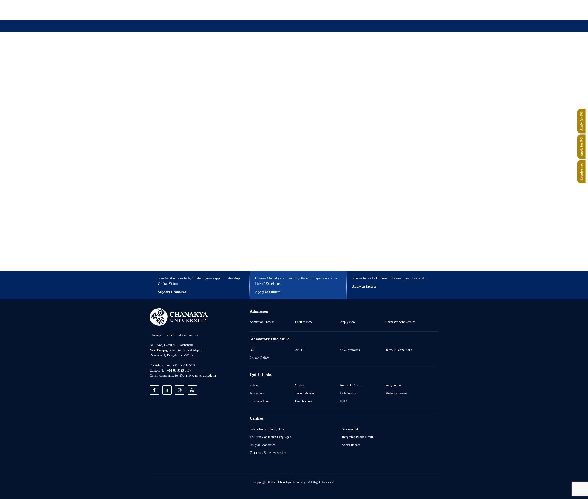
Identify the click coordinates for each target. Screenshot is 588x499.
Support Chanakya (172, 292)
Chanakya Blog (259, 401)
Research (298, 49)
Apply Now (347, 322)
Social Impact (351, 445)
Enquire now (581, 171)
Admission (245, 49)
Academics (257, 393)
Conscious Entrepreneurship (268, 452)
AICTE (300, 350)
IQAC (344, 401)
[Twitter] (369, 9)
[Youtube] (391, 9)
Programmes (393, 385)
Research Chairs (350, 385)
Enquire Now (303, 322)
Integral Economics (262, 445)
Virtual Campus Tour (331, 49)
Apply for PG (581, 146)
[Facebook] (359, 9)
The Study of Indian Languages (270, 437)
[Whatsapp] (401, 9)
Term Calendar (304, 393)
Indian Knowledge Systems (267, 429)
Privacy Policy (259, 357)
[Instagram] (380, 9)
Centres (300, 385)
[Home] (179, 317)
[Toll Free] (412, 9)
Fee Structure (303, 401)
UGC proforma (350, 350)
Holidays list (348, 393)
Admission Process (262, 322)
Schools (255, 385)
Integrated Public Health (358, 437)
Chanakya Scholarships (400, 322)
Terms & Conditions (398, 350)
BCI (252, 350)
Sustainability (351, 429)
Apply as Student (267, 292)
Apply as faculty (364, 286)
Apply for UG (581, 121)
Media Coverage (396, 393)
